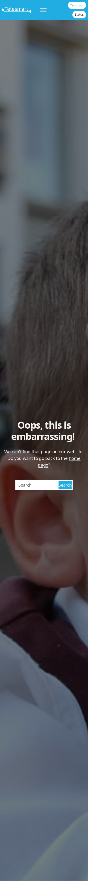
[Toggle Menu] (43, 10)
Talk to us (77, 5)
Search (65, 485)
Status (79, 14)
